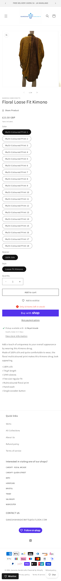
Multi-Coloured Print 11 (17, 199)
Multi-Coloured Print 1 (16, 132)
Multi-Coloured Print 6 (16, 165)
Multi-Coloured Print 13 (17, 212)
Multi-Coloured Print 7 (16, 172)
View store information (16, 336)
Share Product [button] (12, 110)
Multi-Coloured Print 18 (17, 245)
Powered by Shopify (35, 570)
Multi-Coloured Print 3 (16, 145)
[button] (6, 16)
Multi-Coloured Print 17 (17, 239)
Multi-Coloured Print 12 (17, 205)
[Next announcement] (55, 3)
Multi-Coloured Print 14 (17, 219)
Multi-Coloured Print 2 (16, 138)
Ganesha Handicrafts (19, 570)
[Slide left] (24, 92)
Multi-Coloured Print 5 (16, 158)
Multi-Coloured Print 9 (16, 185)
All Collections (13, 430)
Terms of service (13, 450)
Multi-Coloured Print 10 (17, 192)
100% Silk (10, 257)
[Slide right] (37, 92)
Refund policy (12, 444)
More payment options (30, 320)
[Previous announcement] (5, 3)
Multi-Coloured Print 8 (16, 179)
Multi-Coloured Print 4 (16, 152)
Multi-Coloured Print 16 (17, 232)
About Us (10, 437)
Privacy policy (24, 575)
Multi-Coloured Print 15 (17, 225)
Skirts (8, 423)
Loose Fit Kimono (14, 269)
